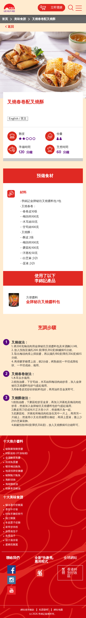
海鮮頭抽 (10, 480)
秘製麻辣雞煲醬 (14, 449)
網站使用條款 (27, 610)
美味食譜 (20, 19)
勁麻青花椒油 (12, 488)
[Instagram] (11, 580)
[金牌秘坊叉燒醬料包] (35, 306)
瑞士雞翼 (10, 518)
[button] (70, 7)
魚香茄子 (10, 536)
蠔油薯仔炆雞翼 (14, 505)
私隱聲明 (44, 610)
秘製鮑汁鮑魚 (12, 475)
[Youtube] (11, 590)
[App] (40, 573)
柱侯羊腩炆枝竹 (14, 514)
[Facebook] (11, 569)
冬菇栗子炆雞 (12, 523)
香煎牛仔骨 (11, 509)
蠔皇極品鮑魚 (12, 466)
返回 (11, 26)
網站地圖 (58, 610)
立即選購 (56, 7)
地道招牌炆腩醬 (14, 471)
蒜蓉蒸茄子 (11, 531)
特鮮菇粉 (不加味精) (16, 453)
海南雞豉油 (11, 484)
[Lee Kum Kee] (9, 8)
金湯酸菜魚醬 (12, 458)
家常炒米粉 (11, 527)
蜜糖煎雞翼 (11, 544)
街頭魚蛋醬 (11, 462)
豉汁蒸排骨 (11, 540)
